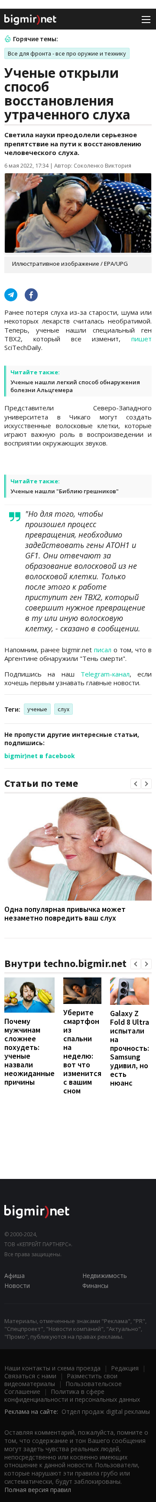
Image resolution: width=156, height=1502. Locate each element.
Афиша (14, 1275)
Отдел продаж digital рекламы (106, 1411)
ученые (37, 709)
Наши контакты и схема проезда (52, 1368)
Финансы (95, 1285)
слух (63, 709)
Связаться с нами (30, 1376)
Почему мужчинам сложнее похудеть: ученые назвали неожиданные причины (29, 1051)
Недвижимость (104, 1275)
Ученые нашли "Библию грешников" (64, 491)
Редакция (125, 1368)
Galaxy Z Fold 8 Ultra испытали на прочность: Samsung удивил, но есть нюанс (129, 1048)
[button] (135, 784)
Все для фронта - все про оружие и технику (67, 53)
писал (102, 649)
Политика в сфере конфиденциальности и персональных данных (72, 1395)
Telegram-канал (105, 674)
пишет (141, 338)
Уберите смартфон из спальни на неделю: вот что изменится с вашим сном (82, 1051)
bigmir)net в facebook (39, 756)
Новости (17, 1285)
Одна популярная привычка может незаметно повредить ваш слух (65, 913)
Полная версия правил (37, 1489)
